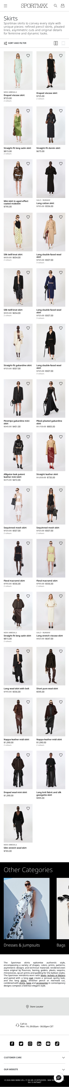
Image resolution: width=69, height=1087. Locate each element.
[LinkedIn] (39, 1044)
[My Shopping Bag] (62, 5)
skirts (23, 980)
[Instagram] (30, 1044)
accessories (42, 982)
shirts (22, 982)
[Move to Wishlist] (28, 55)
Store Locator (36, 1006)
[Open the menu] (5, 5)
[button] (59, 1078)
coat (31, 978)
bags (28, 982)
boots (43, 975)
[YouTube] (48, 1044)
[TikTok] (57, 1044)
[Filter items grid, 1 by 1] (63, 43)
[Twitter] (21, 1044)
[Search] (55, 5)
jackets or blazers (56, 975)
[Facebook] (12, 1044)
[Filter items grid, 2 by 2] (56, 43)
